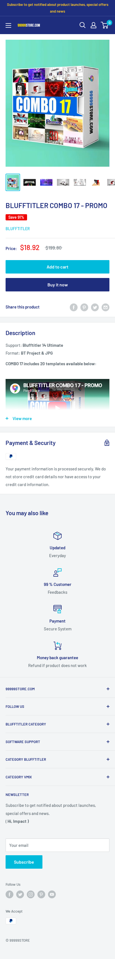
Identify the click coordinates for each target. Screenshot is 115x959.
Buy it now (57, 284)
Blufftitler (18, 228)
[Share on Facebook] (74, 307)
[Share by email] (105, 307)
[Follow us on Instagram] (31, 894)
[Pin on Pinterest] (84, 307)
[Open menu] (8, 25)
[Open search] (83, 25)
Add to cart (57, 266)
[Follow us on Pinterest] (41, 894)
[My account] (93, 25)
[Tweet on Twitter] (95, 307)
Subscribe (24, 861)
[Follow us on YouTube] (52, 894)
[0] (104, 25)
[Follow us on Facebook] (9, 894)
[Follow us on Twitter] (20, 894)
